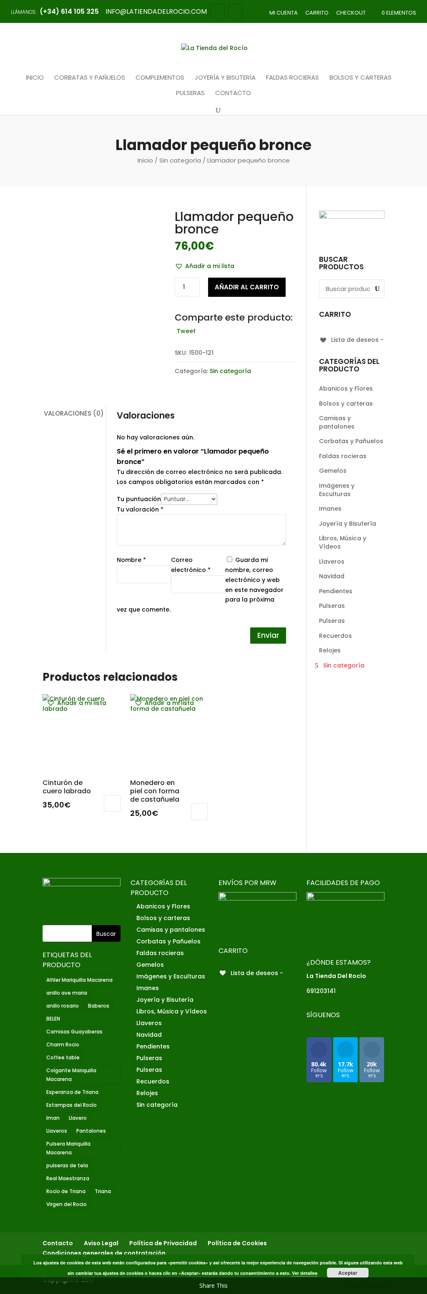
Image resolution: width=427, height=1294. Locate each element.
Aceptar (347, 1272)
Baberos (98, 1005)
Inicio (35, 78)
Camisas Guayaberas (74, 1031)
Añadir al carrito (247, 287)
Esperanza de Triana (72, 1092)
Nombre (131, 560)
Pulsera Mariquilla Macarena (68, 1148)
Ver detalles (304, 1273)
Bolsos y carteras (360, 78)
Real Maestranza (67, 1178)
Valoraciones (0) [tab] (74, 413)
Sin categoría (180, 160)
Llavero (78, 1117)
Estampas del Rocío (71, 1104)
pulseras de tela (67, 1165)
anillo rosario (62, 1005)
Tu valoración (140, 509)
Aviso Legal (101, 1243)
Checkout (351, 13)
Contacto (233, 93)
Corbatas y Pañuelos (89, 78)
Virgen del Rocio (66, 1204)
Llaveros (331, 561)
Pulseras (190, 93)
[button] (204, 266)
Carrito (317, 13)
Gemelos (333, 470)
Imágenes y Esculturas (336, 489)
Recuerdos (335, 636)
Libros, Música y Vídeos (342, 542)
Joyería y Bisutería (225, 78)
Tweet (186, 331)
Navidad (331, 576)
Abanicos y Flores (346, 388)
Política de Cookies (237, 1243)
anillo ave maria (66, 992)
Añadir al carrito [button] (112, 803)
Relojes (330, 650)
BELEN (53, 1018)
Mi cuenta (283, 13)
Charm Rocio (62, 1044)
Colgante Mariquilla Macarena (71, 1075)
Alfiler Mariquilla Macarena (79, 979)
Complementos (160, 78)
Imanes (330, 508)
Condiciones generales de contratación (104, 1253)
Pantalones (91, 1130)
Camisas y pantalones (336, 422)
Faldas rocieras (292, 78)
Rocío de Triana (65, 1191)
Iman (53, 1117)
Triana (103, 1191)
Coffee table (63, 1057)
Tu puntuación (139, 499)
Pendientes (335, 591)
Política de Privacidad (163, 1243)
